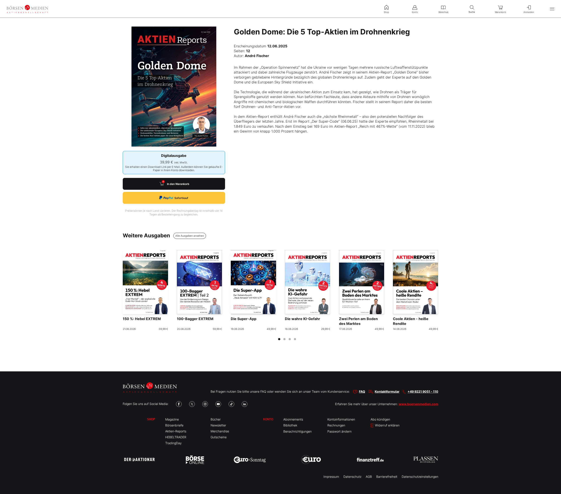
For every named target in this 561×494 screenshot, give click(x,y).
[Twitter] (192, 404)
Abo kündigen (380, 419)
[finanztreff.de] (370, 460)
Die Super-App (243, 319)
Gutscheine (219, 437)
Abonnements (293, 419)
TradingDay (173, 443)
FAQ (362, 391)
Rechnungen (336, 425)
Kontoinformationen (341, 419)
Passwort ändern (339, 431)
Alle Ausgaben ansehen (189, 235)
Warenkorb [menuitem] (500, 12)
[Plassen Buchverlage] (425, 459)
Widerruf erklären (386, 425)
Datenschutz (352, 476)
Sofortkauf (181, 198)
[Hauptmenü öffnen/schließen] (552, 9)
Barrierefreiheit (386, 476)
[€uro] (311, 459)
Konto (268, 419)
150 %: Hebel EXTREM (142, 319)
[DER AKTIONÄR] (139, 459)
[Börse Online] (195, 459)
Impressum (331, 476)
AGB (369, 476)
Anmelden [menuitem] (529, 12)
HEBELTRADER (175, 437)
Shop (151, 419)
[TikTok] (231, 404)
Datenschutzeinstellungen (420, 476)
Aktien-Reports (175, 431)
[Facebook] (179, 404)
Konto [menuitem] (415, 12)
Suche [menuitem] (472, 12)
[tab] (279, 339)
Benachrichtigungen (297, 431)
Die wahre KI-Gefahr (302, 319)
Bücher (216, 419)
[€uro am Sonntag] (250, 459)
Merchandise (220, 431)
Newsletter (218, 425)
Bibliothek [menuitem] (443, 12)
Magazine (172, 419)
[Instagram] (205, 404)
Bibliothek (290, 425)
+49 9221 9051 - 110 (423, 391)
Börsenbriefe (174, 425)
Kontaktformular (387, 391)
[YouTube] (218, 404)
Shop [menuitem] (386, 12)
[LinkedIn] (244, 404)
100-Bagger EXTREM (195, 319)
